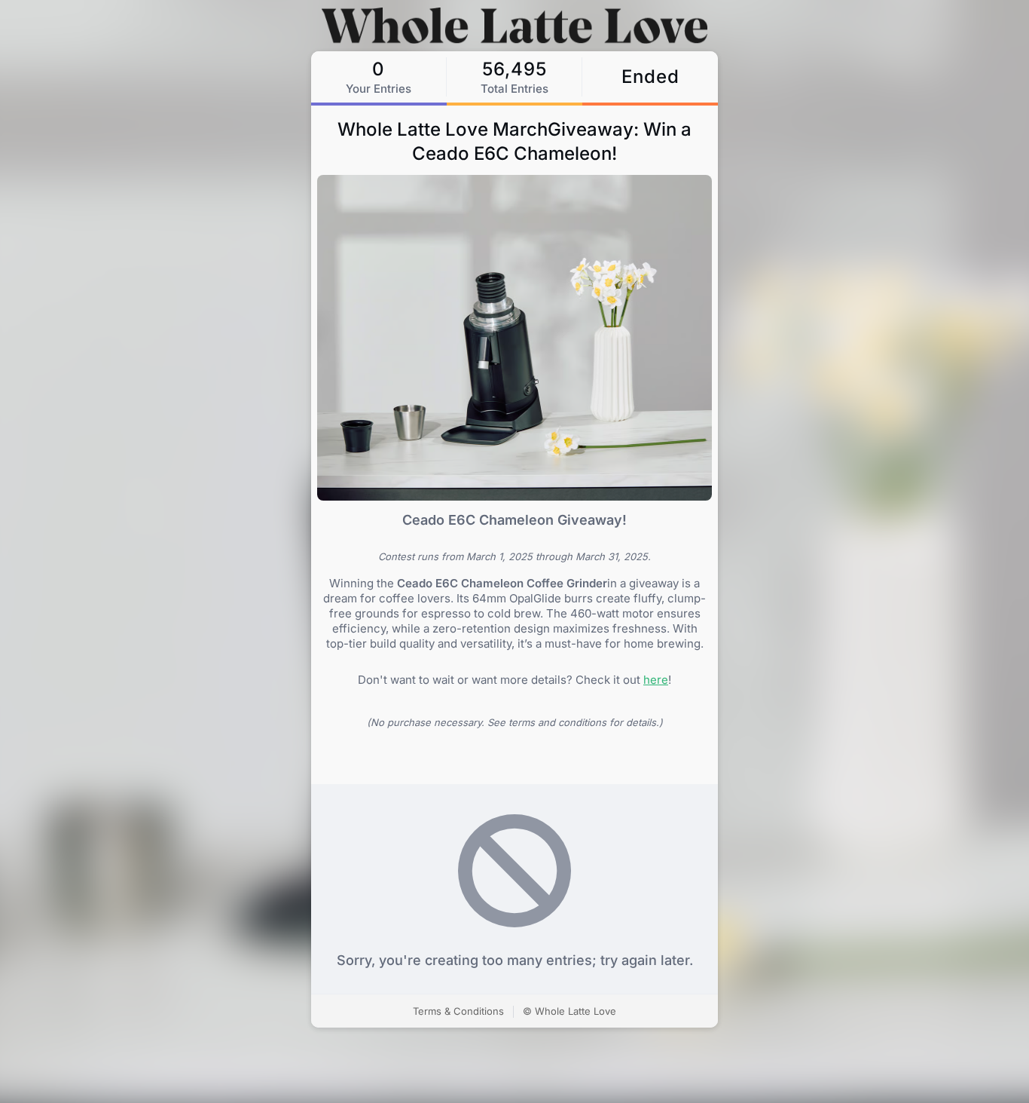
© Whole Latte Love (569, 1011)
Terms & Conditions (458, 1011)
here (655, 680)
